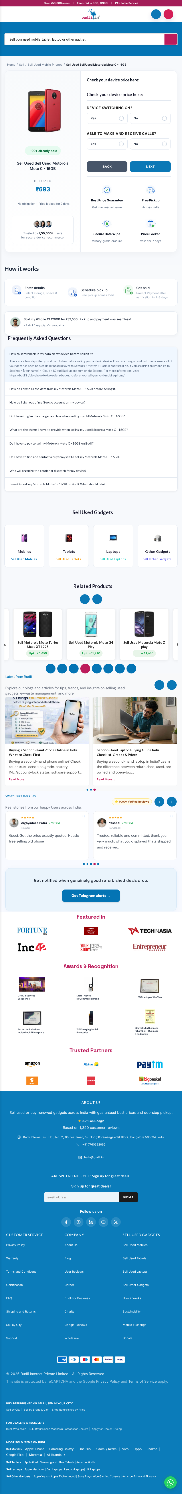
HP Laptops (93, 1469)
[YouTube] (103, 1222)
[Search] (170, 39)
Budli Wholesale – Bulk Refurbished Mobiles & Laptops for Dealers (47, 1429)
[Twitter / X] (116, 1222)
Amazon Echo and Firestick (139, 1476)
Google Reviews (76, 1325)
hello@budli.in (94, 1157)
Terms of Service (142, 1381)
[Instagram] (78, 1222)
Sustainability (131, 1311)
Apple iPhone (34, 1449)
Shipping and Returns (21, 1311)
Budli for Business (77, 1298)
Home (11, 64)
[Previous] (159, 685)
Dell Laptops (54, 1469)
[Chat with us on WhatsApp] (170, 1482)
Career (69, 1285)
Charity (69, 1311)
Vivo (125, 1449)
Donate (128, 1338)
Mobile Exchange (134, 1325)
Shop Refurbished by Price (68, 1409)
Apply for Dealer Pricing (107, 1429)
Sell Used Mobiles (135, 1245)
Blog (68, 1258)
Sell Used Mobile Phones (45, 64)
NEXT (150, 166)
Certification (14, 1285)
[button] (85, 599)
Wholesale (72, 1338)
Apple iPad (31, 1462)
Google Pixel (15, 1455)
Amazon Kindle (85, 1462)
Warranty (12, 1258)
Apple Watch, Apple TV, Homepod (54, 1476)
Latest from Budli (18, 676)
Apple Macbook (34, 1469)
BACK (107, 166)
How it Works (132, 1298)
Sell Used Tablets (134, 1258)
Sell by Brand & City (36, 1409)
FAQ (9, 1298)
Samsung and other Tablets (57, 1462)
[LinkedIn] (91, 1222)
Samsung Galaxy (61, 1449)
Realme (151, 1449)
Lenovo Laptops (74, 1469)
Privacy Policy (15, 1245)
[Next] (172, 685)
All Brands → (56, 1455)
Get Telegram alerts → (91, 895)
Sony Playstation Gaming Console (99, 1476)
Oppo (137, 1449)
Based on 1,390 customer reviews (91, 1127)
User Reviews (74, 1271)
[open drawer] (13, 14)
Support (11, 1338)
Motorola (35, 1455)
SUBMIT (128, 1197)
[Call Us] (156, 14)
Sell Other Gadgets (136, 1285)
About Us (71, 1245)
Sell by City (14, 1325)
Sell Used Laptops (135, 1271)
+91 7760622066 (93, 1144)
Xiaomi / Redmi (106, 1449)
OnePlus (85, 1449)
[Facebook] (66, 1222)
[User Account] (168, 14)
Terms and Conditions (21, 1271)
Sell (21, 64)
